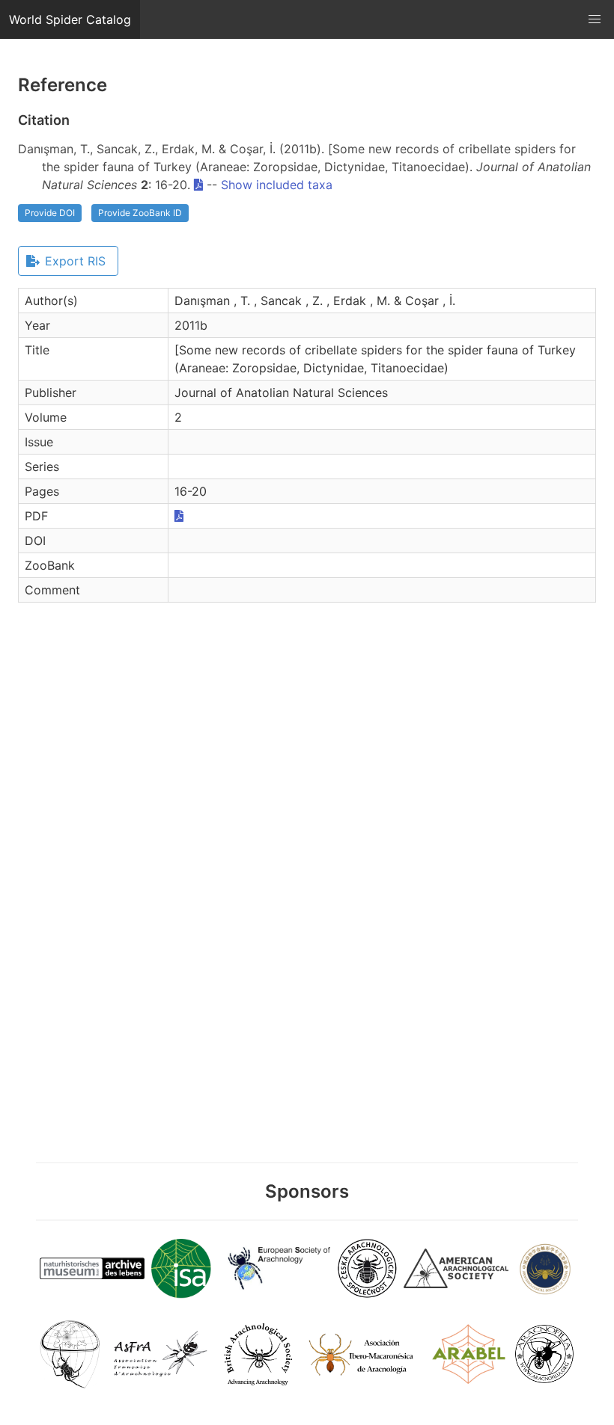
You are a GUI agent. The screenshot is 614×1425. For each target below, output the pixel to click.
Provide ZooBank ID (140, 212)
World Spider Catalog (70, 19)
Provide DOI (50, 212)
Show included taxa (276, 184)
